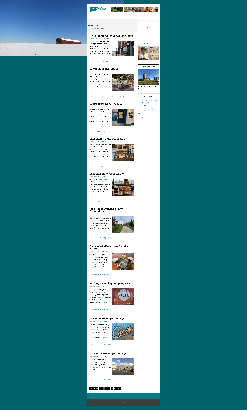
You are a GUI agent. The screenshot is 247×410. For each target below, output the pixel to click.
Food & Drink (103, 60)
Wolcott (122, 96)
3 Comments (105, 321)
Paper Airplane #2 (149, 108)
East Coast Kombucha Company (108, 138)
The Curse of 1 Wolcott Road (112, 96)
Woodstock (111, 238)
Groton (105, 131)
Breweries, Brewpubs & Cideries (96, 28)
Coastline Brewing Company (106, 318)
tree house (105, 238)
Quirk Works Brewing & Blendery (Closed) (109, 247)
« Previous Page (94, 388)
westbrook (98, 345)
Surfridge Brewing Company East (109, 283)
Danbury (108, 275)
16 (112, 388)
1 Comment (104, 141)
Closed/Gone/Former (100, 61)
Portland (98, 380)
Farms (101, 238)
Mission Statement (129, 396)
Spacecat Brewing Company (106, 173)
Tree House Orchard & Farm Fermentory (106, 210)
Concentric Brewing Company (107, 353)
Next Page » (117, 388)
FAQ (145, 105)
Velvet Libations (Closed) (104, 69)
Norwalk (108, 61)
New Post (109, 95)
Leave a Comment (106, 38)
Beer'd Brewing (99, 131)
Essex (97, 310)
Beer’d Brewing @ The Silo (105, 104)
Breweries (97, 60)
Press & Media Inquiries (144, 33)
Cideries (97, 238)
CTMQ (97, 9)
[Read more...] (93, 54)
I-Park (147, 117)
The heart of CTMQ (143, 43)
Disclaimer (115, 396)
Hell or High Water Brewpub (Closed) (111, 35)
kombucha (98, 166)
